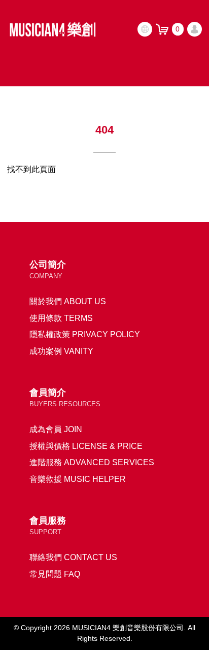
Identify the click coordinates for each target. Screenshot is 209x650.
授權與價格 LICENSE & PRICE (86, 445)
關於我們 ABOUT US (67, 301)
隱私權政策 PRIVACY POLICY (84, 334)
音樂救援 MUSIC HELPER (77, 478)
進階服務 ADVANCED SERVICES (91, 462)
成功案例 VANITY (61, 350)
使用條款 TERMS (61, 317)
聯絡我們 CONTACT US (73, 557)
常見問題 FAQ (54, 573)
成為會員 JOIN (55, 429)
